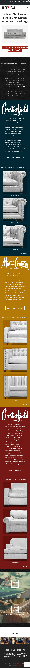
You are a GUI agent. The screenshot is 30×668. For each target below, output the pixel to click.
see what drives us (15, 589)
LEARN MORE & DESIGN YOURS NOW (16, 48)
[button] (27, 7)
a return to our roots (15, 614)
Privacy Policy (18, 665)
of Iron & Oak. (14, 663)
